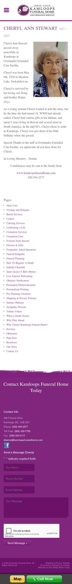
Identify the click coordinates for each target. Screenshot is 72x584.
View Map (17, 579)
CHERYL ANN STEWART (31, 28)
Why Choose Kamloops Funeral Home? (27, 324)
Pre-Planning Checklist (18, 293)
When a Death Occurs (17, 315)
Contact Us (12, 351)
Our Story (11, 346)
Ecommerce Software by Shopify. (55, 565)
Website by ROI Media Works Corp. (54, 567)
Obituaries (11, 333)
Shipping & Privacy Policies (21, 298)
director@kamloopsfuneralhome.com (23, 440)
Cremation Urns (14, 236)
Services (10, 329)
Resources (11, 342)
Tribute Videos (14, 311)
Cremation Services (16, 232)
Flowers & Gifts (14, 245)
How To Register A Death (20, 263)
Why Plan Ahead (15, 320)
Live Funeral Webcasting (19, 276)
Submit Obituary (15, 302)
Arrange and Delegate (17, 210)
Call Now (44, 579)
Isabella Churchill (15, 267)
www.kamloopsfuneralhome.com (36, 173)
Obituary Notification (17, 280)
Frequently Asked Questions (21, 249)
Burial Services (14, 214)
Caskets (10, 218)
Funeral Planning (15, 258)
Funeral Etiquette (15, 254)
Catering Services (15, 223)
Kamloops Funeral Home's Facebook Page (7, 445)
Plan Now (11, 338)
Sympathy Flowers (16, 307)
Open (6, 10)
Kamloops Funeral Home (36, 10)
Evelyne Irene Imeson (17, 240)
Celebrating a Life (15, 227)
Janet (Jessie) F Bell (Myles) (21, 271)
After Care (12, 205)
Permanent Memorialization (20, 285)
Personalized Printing (17, 289)
